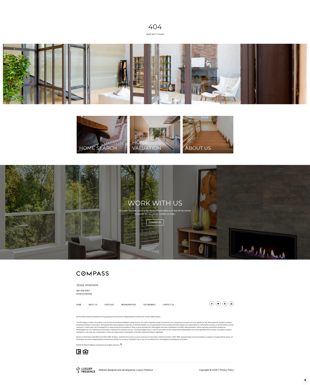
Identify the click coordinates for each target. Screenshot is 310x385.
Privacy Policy (226, 370)
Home (78, 305)
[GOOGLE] (224, 303)
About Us (93, 305)
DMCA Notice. (156, 317)
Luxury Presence (144, 370)
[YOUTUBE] (218, 303)
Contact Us (168, 305)
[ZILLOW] (231, 303)
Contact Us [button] (155, 222)
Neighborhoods (128, 305)
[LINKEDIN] (211, 303)
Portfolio (109, 305)
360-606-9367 (83, 290)
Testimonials (149, 305)
